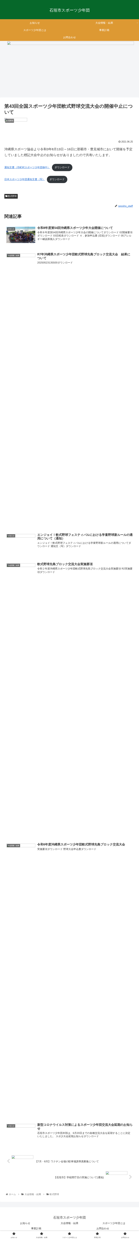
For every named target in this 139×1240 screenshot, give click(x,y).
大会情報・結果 (69, 1223)
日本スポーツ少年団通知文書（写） (24, 179)
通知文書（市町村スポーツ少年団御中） (27, 167)
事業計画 (36, 1228)
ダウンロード (62, 167)
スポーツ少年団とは (113, 1223)
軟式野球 (12, 196)
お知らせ (25, 1223)
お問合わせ (102, 1228)
